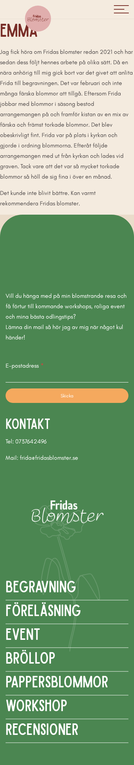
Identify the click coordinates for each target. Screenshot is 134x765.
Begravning (41, 585)
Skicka (67, 395)
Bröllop (30, 657)
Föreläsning (43, 609)
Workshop (36, 704)
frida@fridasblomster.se (49, 457)
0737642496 (31, 441)
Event (23, 633)
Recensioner (42, 728)
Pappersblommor (57, 681)
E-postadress (25, 365)
